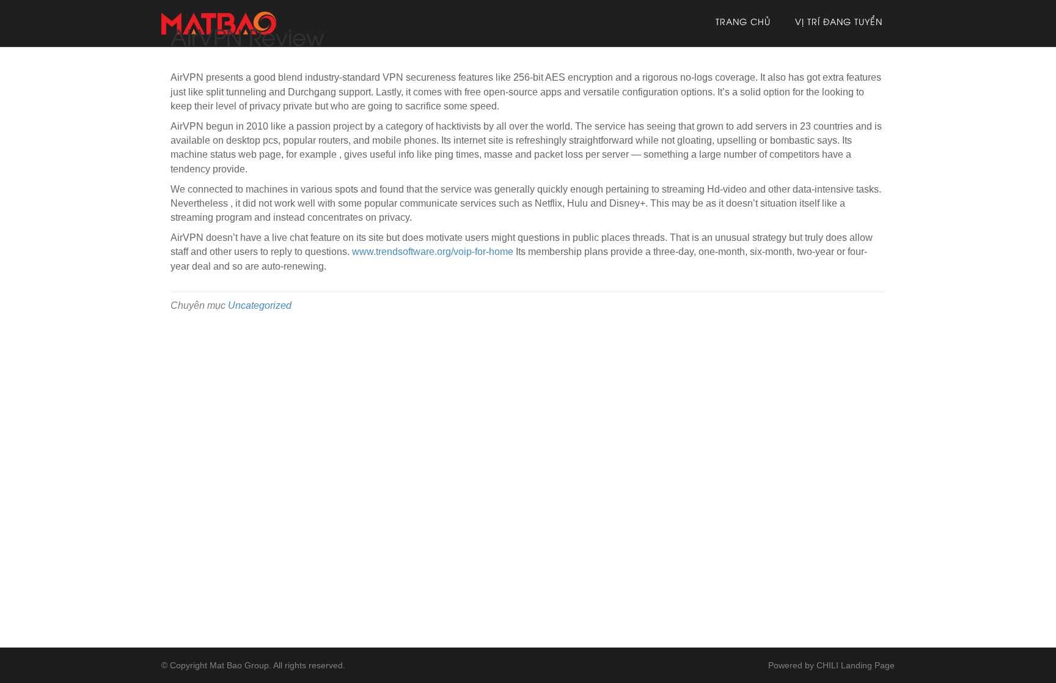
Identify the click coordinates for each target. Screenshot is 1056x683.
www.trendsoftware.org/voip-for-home (432, 251)
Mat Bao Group (239, 665)
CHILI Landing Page (855, 665)
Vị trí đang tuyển (838, 23)
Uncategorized (260, 305)
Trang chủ (743, 23)
